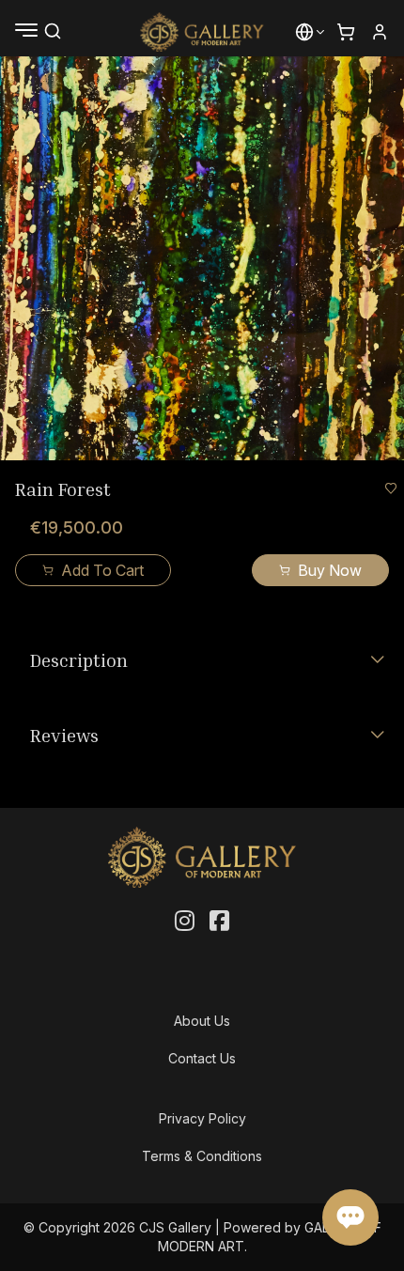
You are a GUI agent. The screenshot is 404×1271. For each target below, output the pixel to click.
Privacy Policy (202, 1118)
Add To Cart (102, 570)
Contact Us (202, 1058)
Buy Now (330, 570)
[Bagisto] (202, 32)
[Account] (379, 32)
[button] (304, 32)
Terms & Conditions (202, 1156)
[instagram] (184, 922)
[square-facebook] (219, 922)
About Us (202, 1021)
